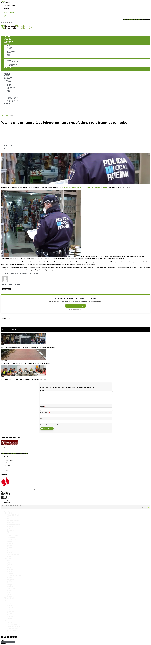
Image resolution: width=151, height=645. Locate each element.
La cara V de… (10, 65)
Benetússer (10, 572)
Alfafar (9, 568)
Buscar (5, 69)
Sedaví (9, 590)
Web (41, 418)
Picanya (9, 585)
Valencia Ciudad (8, 41)
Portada (2, 115)
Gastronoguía (11, 51)
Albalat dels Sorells (13, 515)
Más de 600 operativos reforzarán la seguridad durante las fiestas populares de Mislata (23, 379)
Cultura (9, 45)
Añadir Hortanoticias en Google (75, 306)
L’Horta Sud (7, 40)
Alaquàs (9, 560)
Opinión (9, 60)
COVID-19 (30, 273)
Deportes (9, 47)
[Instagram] (3, 22)
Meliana (9, 541)
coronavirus (24, 273)
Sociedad (9, 55)
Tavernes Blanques (13, 555)
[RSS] (5, 22)
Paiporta (9, 583)
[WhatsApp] (11, 22)
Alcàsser (10, 564)
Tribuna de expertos (12, 61)
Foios (8, 532)
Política (9, 52)
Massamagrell (11, 539)
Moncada (10, 543)
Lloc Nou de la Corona (14, 575)
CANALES (7, 602)
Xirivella (9, 596)
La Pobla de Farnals (13, 536)
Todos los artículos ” (7, 289)
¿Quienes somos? (7, 7)
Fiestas (9, 50)
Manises (9, 577)
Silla (8, 592)
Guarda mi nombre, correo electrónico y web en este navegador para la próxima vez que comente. (64, 424)
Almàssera (10, 522)
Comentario (43, 390)
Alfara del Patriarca (13, 521)
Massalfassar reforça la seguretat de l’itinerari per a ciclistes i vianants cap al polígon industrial (25, 363)
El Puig (9, 528)
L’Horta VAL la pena (13, 628)
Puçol (8, 549)
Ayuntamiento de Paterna (11, 273)
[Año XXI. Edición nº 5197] (9, 5)
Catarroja (10, 573)
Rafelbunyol (10, 551)
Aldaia (9, 566)
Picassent (10, 587)
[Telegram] (7, 22)
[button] (75, 128)
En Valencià (7, 67)
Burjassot (10, 526)
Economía (9, 48)
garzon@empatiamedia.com (8, 450)
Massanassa (10, 579)
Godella (9, 534)
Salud (8, 54)
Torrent (9, 594)
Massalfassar (3, 360)
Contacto (6, 9)
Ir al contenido (4, 1)
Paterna (12, 118)
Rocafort (9, 553)
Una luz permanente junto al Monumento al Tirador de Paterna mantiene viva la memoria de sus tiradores (28, 347)
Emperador (10, 530)
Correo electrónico (45, 412)
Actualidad (7, 37)
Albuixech (10, 519)
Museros (9, 545)
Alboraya (10, 517)
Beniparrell (10, 570)
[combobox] (8, 642)
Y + (4, 58)
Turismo (9, 57)
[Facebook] (1, 22)
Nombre (42, 406)
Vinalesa (9, 556)
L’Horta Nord (8, 38)
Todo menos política (12, 63)
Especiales (7, 43)
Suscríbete (6, 8)
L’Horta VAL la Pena (12, 64)
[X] (9, 22)
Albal (8, 562)
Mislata (2, 376)
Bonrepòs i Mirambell (13, 524)
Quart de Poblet (12, 588)
